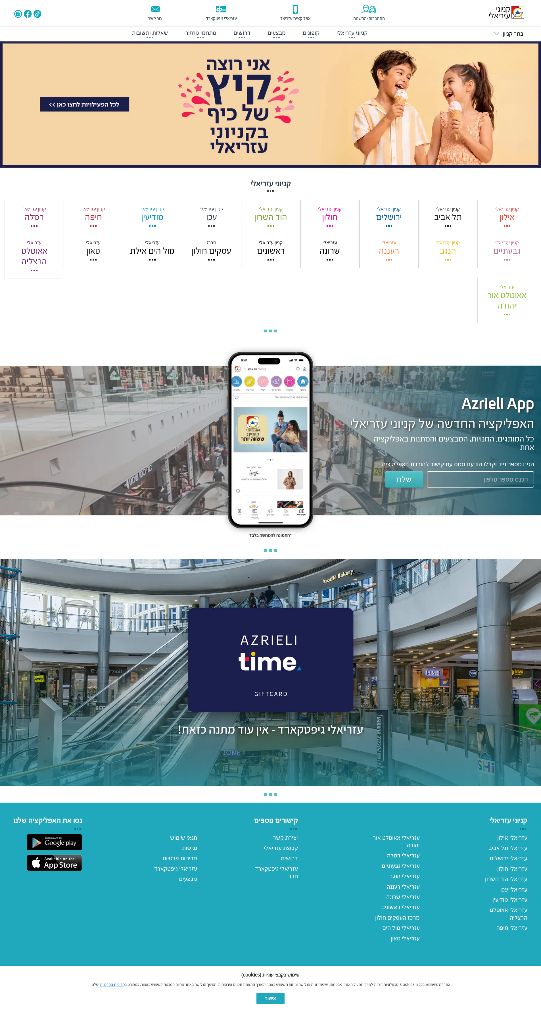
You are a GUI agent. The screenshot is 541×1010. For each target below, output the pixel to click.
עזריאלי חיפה (511, 928)
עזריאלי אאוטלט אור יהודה (396, 841)
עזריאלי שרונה (403, 897)
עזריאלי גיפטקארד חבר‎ (276, 872)
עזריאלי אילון (512, 838)
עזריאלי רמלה (403, 855)
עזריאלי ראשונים (400, 907)
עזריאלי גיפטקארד (175, 868)
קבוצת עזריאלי (281, 848)
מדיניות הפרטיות (112, 984)
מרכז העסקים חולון (397, 917)
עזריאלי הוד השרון (506, 879)
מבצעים (188, 879)
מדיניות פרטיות (179, 858)
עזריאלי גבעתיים (401, 866)
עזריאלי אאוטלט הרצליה (508, 913)
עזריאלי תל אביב (508, 848)
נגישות (189, 848)
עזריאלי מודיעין (509, 899)
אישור (270, 998)
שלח (404, 479)
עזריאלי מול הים (401, 928)
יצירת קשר (285, 838)
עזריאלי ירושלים (508, 858)
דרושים (289, 858)
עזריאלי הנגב (405, 876)
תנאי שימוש (183, 838)
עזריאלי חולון (512, 868)
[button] (507, 34)
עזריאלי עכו (513, 889)
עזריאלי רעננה (403, 886)
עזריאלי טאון (405, 938)
